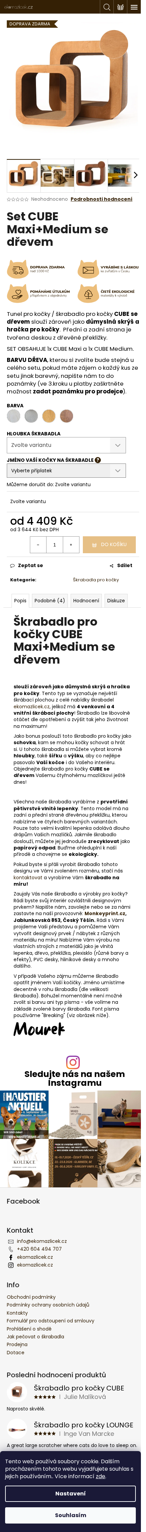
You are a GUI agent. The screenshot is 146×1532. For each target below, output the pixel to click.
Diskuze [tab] (116, 600)
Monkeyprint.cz (105, 913)
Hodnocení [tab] (86, 600)
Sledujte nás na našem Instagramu (74, 1078)
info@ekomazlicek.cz (42, 1241)
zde (100, 1476)
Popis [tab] (20, 600)
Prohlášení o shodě (29, 1328)
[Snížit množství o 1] (38, 545)
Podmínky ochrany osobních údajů (48, 1304)
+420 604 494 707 (39, 1249)
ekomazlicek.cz (32, 706)
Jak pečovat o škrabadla (35, 1336)
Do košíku (114, 544)
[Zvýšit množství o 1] (71, 545)
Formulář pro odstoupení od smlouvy (50, 1320)
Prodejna (17, 1344)
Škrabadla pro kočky (96, 580)
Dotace (15, 1352)
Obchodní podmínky (31, 1297)
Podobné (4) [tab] (50, 600)
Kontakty (17, 1313)
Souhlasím (70, 1515)
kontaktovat (28, 877)
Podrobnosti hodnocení (101, 199)
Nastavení (70, 1493)
